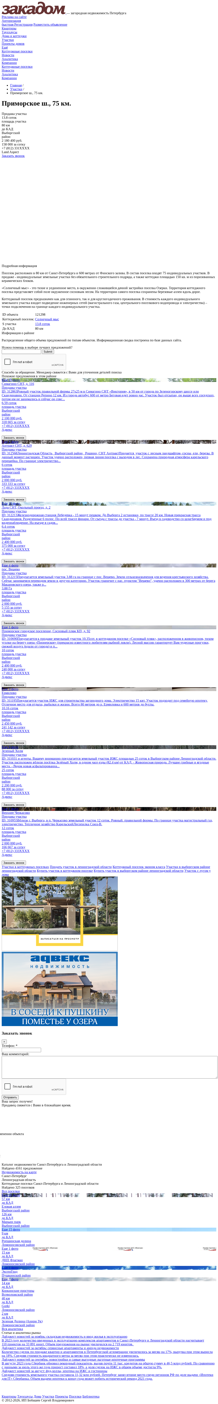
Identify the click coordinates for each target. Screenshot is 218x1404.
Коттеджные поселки (17, 51)
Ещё (5, 47)
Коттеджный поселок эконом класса (139, 867)
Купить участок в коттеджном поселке (65, 870)
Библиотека (90, 1396)
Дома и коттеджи (14, 36)
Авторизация (11, 21)
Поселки (75, 1396)
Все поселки (11, 1191)
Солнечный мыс (47, 319)
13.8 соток (42, 324)
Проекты (61, 1396)
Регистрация (17, 24)
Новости (8, 55)
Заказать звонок (13, 156)
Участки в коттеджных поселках (25, 867)
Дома (37, 1396)
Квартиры (9, 28)
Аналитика (10, 59)
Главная (16, 85)
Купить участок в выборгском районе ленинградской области (139, 870)
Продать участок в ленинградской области (81, 867)
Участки (8, 40)
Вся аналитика (12, 1329)
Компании (9, 63)
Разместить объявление (50, 24)
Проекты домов (13, 43)
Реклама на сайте (14, 17)
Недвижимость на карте (19, 1172)
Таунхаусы (9, 32)
